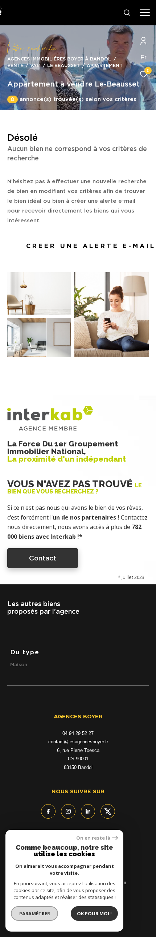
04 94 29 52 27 (78, 733)
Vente (15, 65)
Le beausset (63, 65)
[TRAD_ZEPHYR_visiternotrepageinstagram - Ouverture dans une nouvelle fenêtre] (68, 811)
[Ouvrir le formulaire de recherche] (127, 13)
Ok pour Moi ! (94, 913)
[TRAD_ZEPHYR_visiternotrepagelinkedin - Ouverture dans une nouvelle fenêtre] (88, 811)
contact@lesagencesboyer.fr (78, 741)
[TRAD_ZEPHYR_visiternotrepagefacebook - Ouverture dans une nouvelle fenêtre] (48, 811)
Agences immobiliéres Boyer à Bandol (59, 59)
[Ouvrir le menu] (145, 12)
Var (35, 65)
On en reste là (93, 838)
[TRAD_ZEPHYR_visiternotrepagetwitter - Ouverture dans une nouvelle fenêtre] (107, 811)
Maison (18, 665)
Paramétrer (34, 913)
